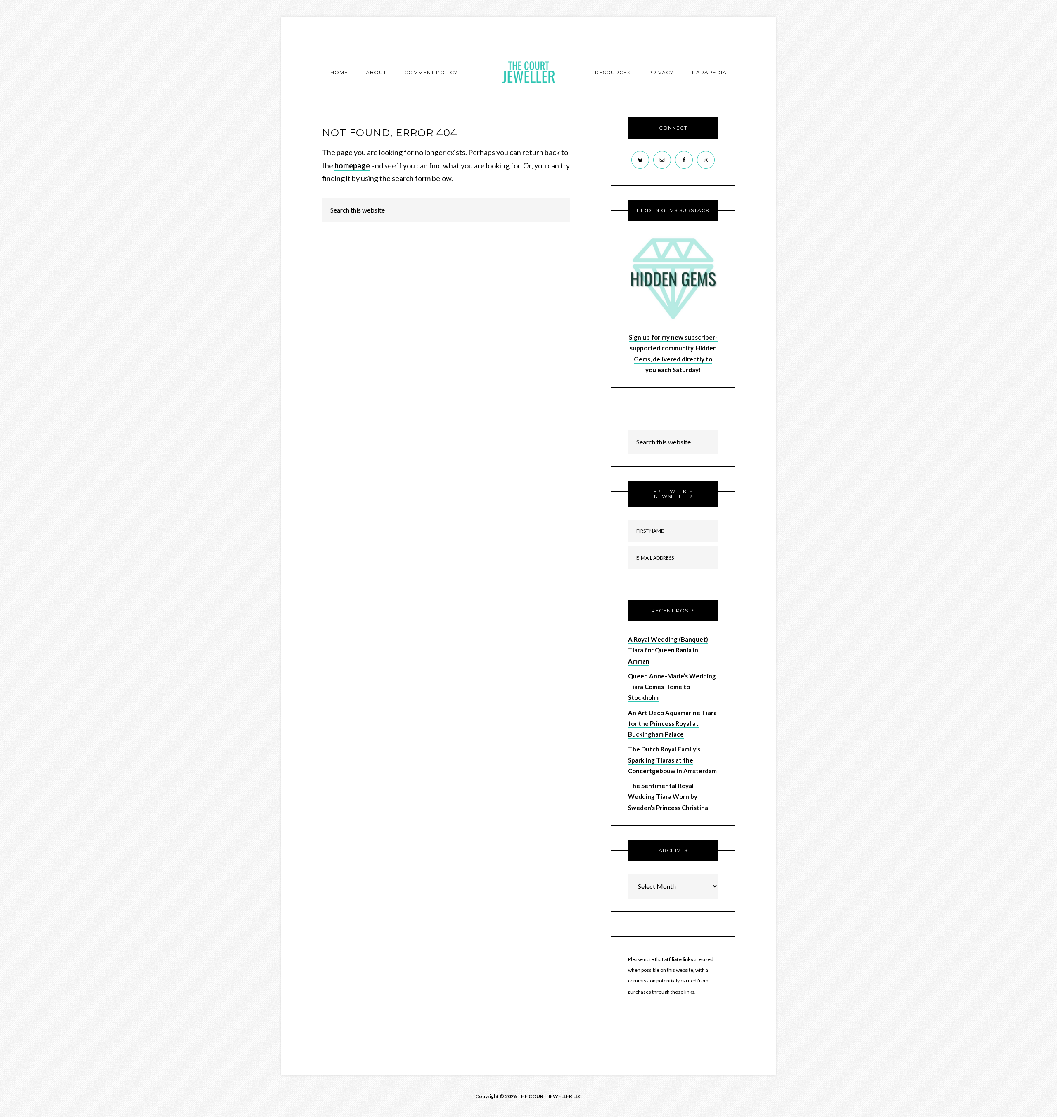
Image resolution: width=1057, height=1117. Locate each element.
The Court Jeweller (528, 72)
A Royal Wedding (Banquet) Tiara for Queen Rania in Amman (668, 650)
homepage (352, 165)
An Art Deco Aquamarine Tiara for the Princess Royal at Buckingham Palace (672, 723)
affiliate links (678, 959)
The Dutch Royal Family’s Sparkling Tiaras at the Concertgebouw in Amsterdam (672, 760)
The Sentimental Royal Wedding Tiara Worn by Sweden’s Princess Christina (668, 796)
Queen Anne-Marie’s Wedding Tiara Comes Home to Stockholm (672, 686)
